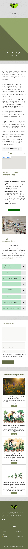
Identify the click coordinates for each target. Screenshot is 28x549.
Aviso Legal (18, 531)
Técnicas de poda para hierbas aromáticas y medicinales (14, 454)
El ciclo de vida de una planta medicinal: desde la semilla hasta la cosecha (14, 484)
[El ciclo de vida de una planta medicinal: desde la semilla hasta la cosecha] (14, 473)
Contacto (5, 536)
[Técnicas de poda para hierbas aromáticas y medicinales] (14, 444)
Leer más (14, 403)
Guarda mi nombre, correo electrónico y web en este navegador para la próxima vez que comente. (14, 356)
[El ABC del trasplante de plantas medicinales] (14, 416)
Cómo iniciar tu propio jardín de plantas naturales (14, 397)
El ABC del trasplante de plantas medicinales (14, 426)
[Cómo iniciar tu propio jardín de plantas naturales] (14, 386)
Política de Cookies (20, 536)
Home (4, 531)
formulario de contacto (7, 258)
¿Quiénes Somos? (20, 546)
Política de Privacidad (20, 534)
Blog (4, 534)
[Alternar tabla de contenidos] (18, 149)
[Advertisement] (14, 36)
